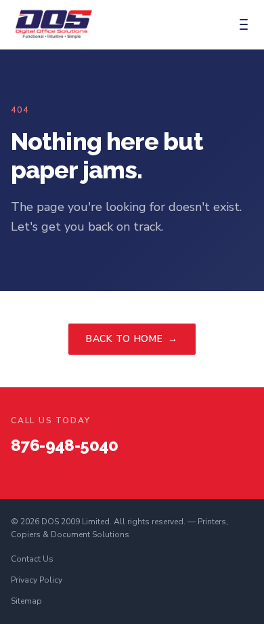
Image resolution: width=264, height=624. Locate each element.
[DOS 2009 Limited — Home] (54, 24)
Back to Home (132, 338)
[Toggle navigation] (243, 24)
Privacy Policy (36, 579)
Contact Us (32, 558)
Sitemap (26, 601)
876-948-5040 (64, 445)
